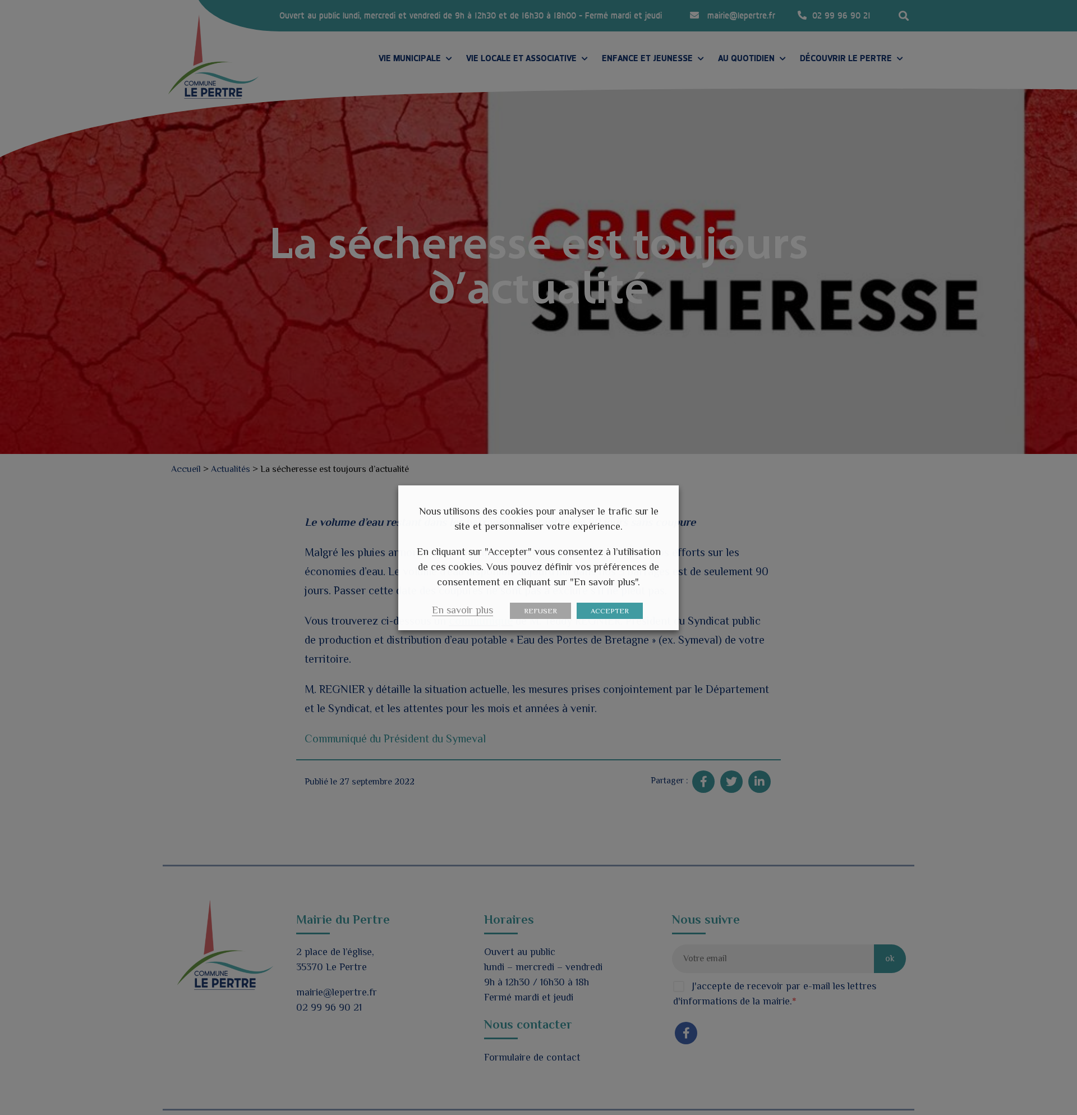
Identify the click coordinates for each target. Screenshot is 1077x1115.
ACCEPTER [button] (610, 611)
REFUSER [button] (540, 611)
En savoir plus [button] (462, 610)
